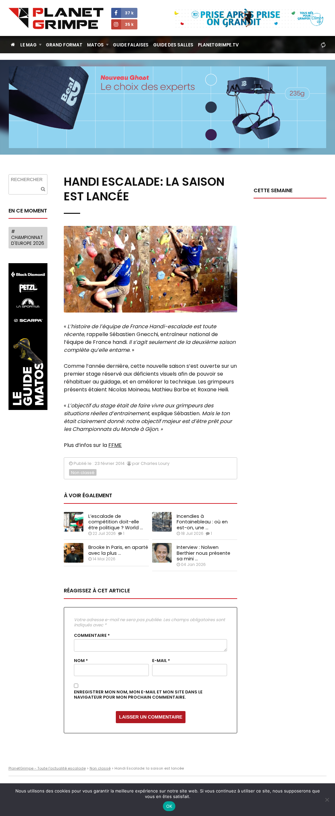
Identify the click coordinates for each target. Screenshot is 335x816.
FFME (115, 445)
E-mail (161, 660)
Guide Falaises (131, 45)
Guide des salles (173, 45)
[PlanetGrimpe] (56, 18)
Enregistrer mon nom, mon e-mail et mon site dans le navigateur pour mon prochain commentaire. (138, 694)
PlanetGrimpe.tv (218, 45)
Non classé (83, 472)
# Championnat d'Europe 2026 (27, 237)
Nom (81, 660)
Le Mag (28, 45)
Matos (95, 45)
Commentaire (92, 635)
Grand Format (64, 45)
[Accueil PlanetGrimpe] (13, 44)
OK (169, 806)
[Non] (327, 799)
